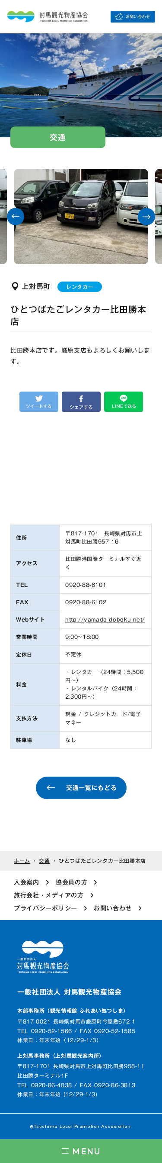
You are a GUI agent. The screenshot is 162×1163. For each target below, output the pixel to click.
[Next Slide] (146, 216)
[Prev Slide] (15, 216)
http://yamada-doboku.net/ (105, 620)
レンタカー (79, 287)
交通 (44, 861)
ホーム (22, 861)
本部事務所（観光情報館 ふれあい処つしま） (73, 1010)
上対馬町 (36, 286)
